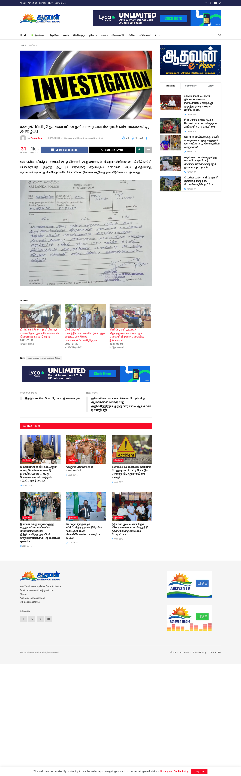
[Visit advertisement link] (157, 18)
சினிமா (131, 35)
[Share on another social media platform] (148, 150)
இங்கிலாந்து (79, 35)
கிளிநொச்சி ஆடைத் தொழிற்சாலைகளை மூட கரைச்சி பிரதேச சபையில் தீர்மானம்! (127, 335)
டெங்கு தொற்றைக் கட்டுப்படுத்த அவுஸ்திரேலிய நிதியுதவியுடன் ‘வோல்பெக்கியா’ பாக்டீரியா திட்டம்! (84, 531)
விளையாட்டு (118, 35)
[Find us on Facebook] (206, 3)
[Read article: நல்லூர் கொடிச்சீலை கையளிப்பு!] (86, 449)
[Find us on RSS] (220, 3)
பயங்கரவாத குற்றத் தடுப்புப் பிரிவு (44, 358)
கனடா (104, 35)
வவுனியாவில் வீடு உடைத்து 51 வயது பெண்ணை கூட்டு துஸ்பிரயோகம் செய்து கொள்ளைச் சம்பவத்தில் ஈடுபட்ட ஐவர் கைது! (38, 474)
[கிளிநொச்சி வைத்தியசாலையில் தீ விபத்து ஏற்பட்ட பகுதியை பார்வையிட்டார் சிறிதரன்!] (85, 316)
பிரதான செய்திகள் (94, 138)
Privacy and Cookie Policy (174, 771)
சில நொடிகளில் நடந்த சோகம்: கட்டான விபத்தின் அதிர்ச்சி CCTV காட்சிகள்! (201, 123)
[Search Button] (219, 35)
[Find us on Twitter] (210, 3)
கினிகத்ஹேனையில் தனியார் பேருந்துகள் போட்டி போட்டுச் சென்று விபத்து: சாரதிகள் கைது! (131, 472)
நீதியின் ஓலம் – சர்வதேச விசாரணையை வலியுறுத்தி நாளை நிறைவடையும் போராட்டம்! (130, 529)
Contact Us (60, 3)
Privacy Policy (46, 3)
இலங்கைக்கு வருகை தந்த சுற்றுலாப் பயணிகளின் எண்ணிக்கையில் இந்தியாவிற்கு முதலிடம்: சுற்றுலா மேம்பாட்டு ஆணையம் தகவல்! (40, 532)
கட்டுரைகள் (145, 35)
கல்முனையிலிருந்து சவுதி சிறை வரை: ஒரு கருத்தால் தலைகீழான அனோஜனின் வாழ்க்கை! (202, 142)
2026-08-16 (27, 485)
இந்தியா (54, 35)
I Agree (199, 771)
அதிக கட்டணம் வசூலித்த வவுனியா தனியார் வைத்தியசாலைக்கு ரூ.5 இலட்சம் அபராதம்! (200, 162)
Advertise (32, 3)
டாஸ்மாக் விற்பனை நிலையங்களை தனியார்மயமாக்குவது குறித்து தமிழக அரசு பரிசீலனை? (198, 103)
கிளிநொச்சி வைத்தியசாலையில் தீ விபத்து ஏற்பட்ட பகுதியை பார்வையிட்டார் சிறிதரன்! (85, 335)
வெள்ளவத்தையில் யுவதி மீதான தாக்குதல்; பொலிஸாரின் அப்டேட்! (201, 181)
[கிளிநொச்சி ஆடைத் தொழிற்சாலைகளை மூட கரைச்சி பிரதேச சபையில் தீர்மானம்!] (130, 316)
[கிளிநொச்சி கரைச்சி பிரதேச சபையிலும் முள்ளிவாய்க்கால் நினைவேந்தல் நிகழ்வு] (40, 316)
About (23, 3)
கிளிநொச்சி (79, 138)
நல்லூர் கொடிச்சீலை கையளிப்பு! (79, 468)
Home (23, 45)
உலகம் (66, 35)
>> (156, 35)
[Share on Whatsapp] (140, 150)
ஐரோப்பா (93, 35)
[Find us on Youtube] (215, 3)
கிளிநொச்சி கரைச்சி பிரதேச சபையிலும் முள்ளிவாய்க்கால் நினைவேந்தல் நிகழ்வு (39, 333)
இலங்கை (39, 35)
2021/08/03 (54, 138)
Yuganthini (37, 138)
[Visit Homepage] (40, 18)
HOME (23, 35)
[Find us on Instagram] (40, 619)
